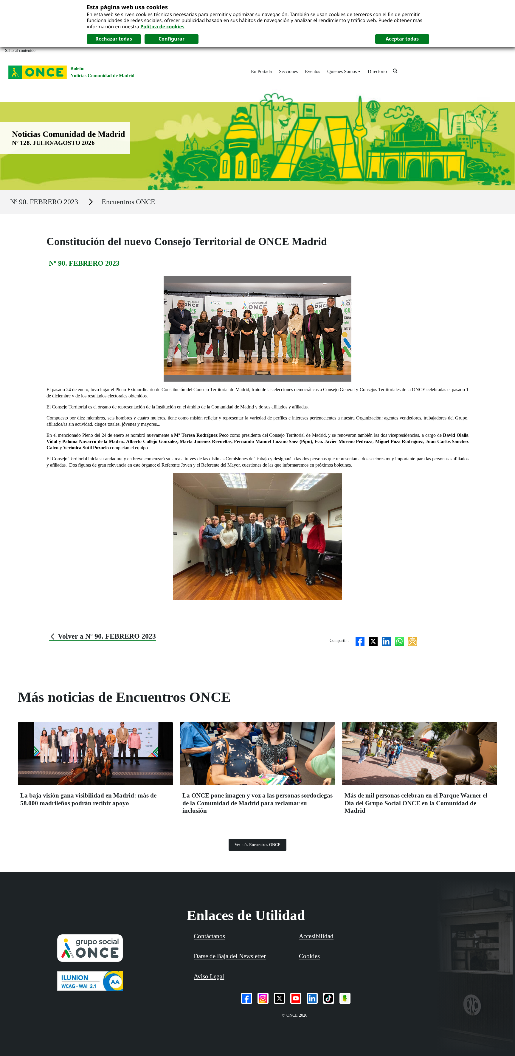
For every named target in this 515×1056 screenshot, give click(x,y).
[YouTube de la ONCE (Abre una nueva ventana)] (296, 998)
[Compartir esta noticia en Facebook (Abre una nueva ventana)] (360, 640)
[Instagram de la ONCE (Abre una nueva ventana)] (263, 998)
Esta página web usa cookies (127, 7)
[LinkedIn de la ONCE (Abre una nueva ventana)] (312, 998)
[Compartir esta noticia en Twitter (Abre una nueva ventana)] (373, 640)
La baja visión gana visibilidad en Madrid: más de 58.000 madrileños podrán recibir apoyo (88, 799)
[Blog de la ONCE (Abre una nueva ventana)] (345, 998)
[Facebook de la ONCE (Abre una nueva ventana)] (247, 998)
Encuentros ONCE (128, 202)
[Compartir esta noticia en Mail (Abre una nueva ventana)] (412, 640)
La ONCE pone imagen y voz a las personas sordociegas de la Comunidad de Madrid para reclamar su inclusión (257, 803)
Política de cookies (162, 27)
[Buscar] (395, 71)
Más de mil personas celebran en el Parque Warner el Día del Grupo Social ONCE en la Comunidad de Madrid (416, 803)
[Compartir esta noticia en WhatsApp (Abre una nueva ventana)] (399, 640)
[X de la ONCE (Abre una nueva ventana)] (279, 998)
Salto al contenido (20, 50)
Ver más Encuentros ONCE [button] (257, 845)
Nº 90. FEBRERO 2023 (44, 202)
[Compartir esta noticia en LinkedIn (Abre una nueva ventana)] (386, 640)
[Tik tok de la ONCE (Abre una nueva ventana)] (328, 998)
